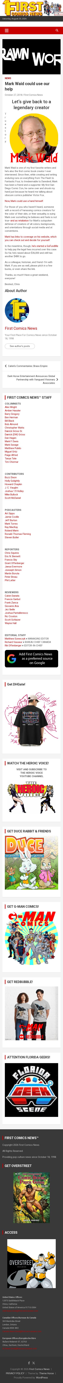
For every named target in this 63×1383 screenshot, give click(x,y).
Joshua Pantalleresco (16, 612)
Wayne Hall (10, 623)
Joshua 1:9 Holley (14, 491)
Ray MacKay (11, 527)
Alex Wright (11, 407)
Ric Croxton (11, 616)
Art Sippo (10, 513)
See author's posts (20, 346)
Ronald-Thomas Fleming (18, 534)
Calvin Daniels (12, 595)
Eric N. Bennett (12, 556)
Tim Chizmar (11, 461)
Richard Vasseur (13, 642)
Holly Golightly (12, 480)
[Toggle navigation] (6, 30)
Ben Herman (11, 417)
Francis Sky (11, 559)
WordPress (42, 1377)
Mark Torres (11, 523)
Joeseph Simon (13, 570)
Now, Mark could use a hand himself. (24, 201)
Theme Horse (46, 1373)
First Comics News (33, 95)
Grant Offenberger (14, 563)
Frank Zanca (11, 602)
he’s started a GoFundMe (45, 246)
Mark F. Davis (11, 441)
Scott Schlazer (13, 619)
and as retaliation (19, 220)
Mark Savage (11, 444)
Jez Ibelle (10, 609)
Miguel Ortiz (11, 451)
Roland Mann (12, 530)
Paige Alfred (11, 455)
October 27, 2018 (13, 95)
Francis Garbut (12, 599)
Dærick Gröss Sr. (13, 431)
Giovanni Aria (12, 606)
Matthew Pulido (13, 448)
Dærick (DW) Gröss (15, 434)
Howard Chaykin (13, 484)
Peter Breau (11, 576)
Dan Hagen (10, 437)
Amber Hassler (13, 410)
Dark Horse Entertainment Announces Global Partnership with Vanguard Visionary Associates (31, 379)
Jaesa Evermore (13, 566)
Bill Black (9, 420)
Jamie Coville (12, 516)
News (8, 78)
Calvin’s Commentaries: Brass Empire (27, 366)
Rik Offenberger (13, 645)
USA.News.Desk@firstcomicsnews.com (20, 1311)
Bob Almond (11, 424)
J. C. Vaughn (11, 487)
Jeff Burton (11, 520)
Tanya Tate (10, 458)
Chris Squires (12, 552)
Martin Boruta (12, 573)
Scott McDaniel (13, 497)
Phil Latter (10, 580)
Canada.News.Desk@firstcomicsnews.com (21, 1331)
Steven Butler (12, 537)
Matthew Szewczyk (15, 638)
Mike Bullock (11, 494)
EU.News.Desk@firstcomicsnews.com (19, 1348)
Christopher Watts (14, 427)
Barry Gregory (12, 414)
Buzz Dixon (11, 477)
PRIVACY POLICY (15, 1373)
